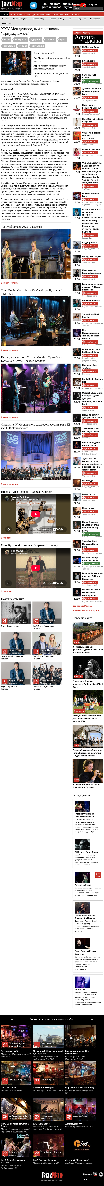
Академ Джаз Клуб (90, 249)
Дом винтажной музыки (92, 388)
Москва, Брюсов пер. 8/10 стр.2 (48, 1090)
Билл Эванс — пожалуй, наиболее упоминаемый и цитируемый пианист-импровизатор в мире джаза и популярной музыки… (87, 860)
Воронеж (82, 19)
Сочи (71, 19)
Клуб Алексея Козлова (92, 84)
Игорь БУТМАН (13, 99)
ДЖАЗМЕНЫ (38, 14)
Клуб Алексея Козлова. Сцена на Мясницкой (92, 203)
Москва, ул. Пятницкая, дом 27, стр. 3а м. (16, 1055)
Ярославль (95, 19)
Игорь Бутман (19, 81)
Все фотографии (9, 283)
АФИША (4, 14)
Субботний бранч (91, 47)
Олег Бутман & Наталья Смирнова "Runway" (30, 545)
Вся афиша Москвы (82, 606)
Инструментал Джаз (92, 256)
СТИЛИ (75, 14)
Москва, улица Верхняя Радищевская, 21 (12, 1166)
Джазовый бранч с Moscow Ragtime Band (91, 91)
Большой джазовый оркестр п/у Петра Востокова (92, 287)
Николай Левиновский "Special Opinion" (27, 491)
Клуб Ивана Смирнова (92, 306)
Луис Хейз (47, 175)
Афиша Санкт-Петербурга (86, 610)
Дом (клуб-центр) (41, 1124)
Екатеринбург (39, 19)
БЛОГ (48, 14)
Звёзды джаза (81, 795)
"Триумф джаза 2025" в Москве (21, 226)
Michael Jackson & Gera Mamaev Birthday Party (91, 592)
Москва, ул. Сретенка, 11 (13, 1090)
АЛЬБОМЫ (58, 14)
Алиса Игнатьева (91, 149)
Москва (76, 5)
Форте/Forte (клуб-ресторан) (79, 1087)
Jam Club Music (89, 53)
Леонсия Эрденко (91, 300)
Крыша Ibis (87, 238)
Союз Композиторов (14, 623)
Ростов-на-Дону (57, 19)
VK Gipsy (86, 189)
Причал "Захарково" (91, 114)
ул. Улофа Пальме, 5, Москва (79, 1163)
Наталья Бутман (15, 150)
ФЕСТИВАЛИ (16, 14)
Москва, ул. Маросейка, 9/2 (46, 1163)
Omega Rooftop (88, 128)
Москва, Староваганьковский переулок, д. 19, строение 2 (15, 1130)
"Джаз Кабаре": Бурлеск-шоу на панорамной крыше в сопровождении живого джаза (92, 464)
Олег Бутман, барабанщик (39, 81)
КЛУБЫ (27, 14)
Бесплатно (7, 24)
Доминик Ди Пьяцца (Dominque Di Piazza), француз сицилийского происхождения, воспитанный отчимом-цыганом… (88, 926)
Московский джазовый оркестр (33, 84)
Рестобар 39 (87, 438)
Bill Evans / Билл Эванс (86, 852)
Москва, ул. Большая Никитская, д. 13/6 (75, 1058)
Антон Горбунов (83, 885)
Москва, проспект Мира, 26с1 (79, 1127)
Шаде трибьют (89, 242)
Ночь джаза (88, 508)
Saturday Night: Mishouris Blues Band (90, 544)
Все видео (6, 538)
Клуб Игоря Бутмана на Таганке (45, 624)
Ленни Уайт (6, 175)
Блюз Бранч (88, 61)
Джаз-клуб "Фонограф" (77, 1160)
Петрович (86, 374)
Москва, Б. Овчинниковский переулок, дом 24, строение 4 (47, 1128)
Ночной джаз (88, 480)
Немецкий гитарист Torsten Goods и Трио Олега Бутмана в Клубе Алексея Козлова (32, 359)
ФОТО (67, 14)
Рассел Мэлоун (34, 175)
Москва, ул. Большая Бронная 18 (79, 1091)
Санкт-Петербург (90, 5)
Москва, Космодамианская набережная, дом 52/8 (45, 1058)
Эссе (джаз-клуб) (90, 100)
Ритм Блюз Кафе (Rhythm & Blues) (89, 359)
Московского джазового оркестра (16, 112)
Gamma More (88, 144)
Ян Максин (80, 989)
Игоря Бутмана (27, 109)
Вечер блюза (88, 494)
